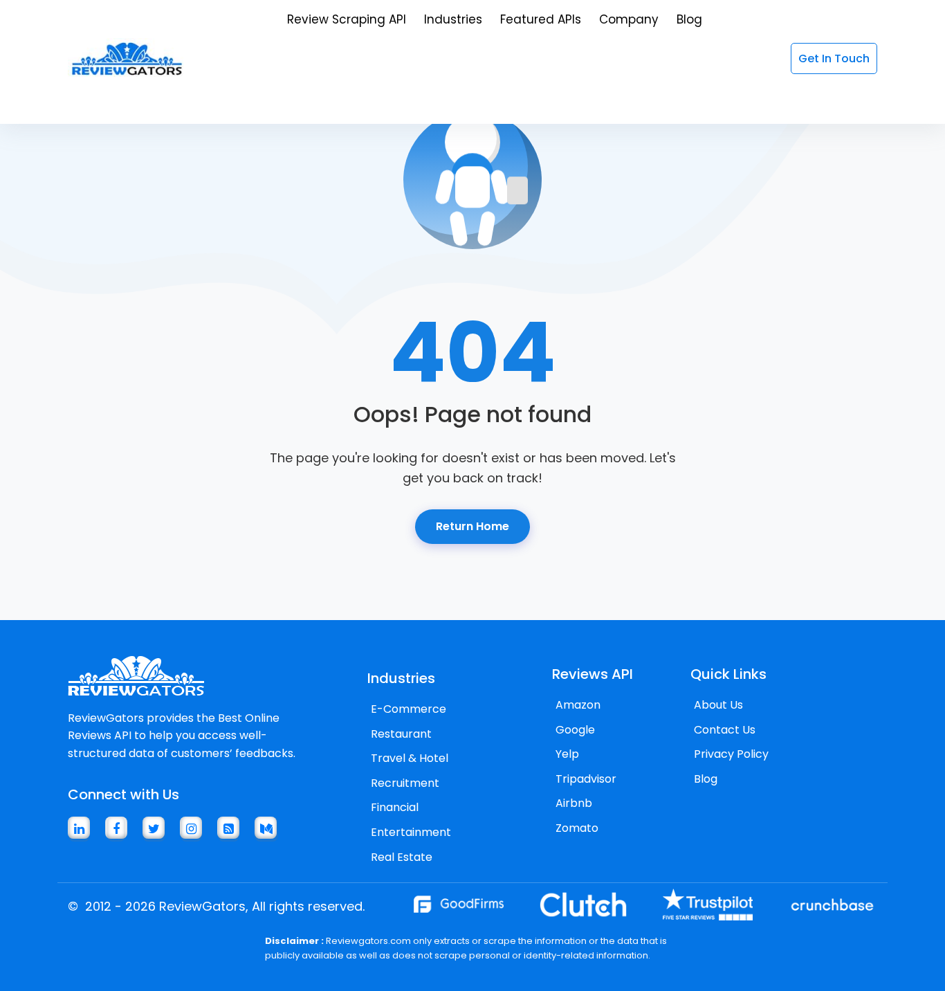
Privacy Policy (731, 754)
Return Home (472, 526)
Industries (453, 19)
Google (575, 730)
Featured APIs (540, 19)
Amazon (578, 705)
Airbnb (574, 803)
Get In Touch (834, 58)
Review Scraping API (346, 19)
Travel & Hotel (409, 758)
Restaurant (401, 734)
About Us (718, 705)
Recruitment (405, 783)
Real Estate (401, 857)
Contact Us (724, 730)
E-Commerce (408, 709)
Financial (395, 807)
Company (629, 19)
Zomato (577, 828)
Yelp (567, 754)
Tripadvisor (586, 779)
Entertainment (411, 832)
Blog (689, 19)
